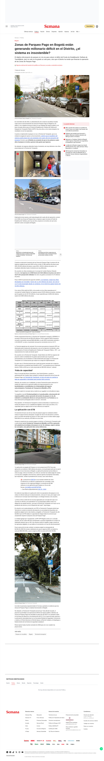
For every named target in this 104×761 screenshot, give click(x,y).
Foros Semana (40, 717)
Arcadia (27, 723)
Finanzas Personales (42, 720)
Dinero (27, 720)
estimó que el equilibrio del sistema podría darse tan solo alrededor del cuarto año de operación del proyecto (36, 138)
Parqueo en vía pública (21, 634)
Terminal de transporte (40, 634)
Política (22, 37)
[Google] (7, 752)
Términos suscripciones (54, 720)
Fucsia (27, 728)
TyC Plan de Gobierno (54, 731)
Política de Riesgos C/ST (55, 723)
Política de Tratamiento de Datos (56, 717)
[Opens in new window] (10, 752)
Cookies (86, 729)
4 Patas (27, 731)
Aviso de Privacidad (12, 755)
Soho (26, 726)
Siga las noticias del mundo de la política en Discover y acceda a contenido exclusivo (39, 65)
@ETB (33, 479)
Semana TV (28, 717)
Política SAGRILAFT (53, 726)
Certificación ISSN (53, 728)
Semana (17, 37)
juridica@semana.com (71, 724)
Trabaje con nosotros (89, 723)
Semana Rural (40, 723)
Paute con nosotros (88, 726)
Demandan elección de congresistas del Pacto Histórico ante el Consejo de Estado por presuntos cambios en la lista (47, 254)
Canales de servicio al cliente (91, 720)
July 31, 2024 (42, 489)
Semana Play (28, 715)
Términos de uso (53, 715)
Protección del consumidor (72, 715)
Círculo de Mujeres (41, 728)
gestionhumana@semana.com (73, 729)
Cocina (38, 726)
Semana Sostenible (41, 731)
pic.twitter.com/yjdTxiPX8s (33, 487)
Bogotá (31, 634)
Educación (39, 715)
